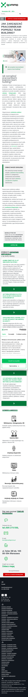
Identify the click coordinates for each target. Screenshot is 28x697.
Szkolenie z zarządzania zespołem (9, 626)
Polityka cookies (5, 674)
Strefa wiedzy (4, 670)
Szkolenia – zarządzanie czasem (8, 646)
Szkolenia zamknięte (6, 606)
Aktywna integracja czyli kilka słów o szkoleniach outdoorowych (12, 296)
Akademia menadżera (6, 627)
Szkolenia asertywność (6, 651)
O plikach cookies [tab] (21, 334)
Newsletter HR (6, 11)
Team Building (4, 665)
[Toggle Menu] (2, 18)
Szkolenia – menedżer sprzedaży (8, 653)
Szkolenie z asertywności (7, 633)
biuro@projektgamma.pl (9, 540)
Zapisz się (14, 245)
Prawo (21, 498)
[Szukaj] (19, 13)
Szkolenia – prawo (5, 620)
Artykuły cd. (15, 498)
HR (23, 423)
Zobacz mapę (8, 566)
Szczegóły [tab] (11, 334)
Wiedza (3, 669)
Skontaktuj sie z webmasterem (8, 676)
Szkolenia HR (4, 615)
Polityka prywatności (6, 672)
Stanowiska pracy (17, 483)
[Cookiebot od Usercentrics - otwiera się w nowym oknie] (19, 330)
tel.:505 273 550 (10, 527)
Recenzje (8, 483)
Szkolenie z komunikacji (6, 658)
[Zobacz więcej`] (14, 289)
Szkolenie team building (16, 172)
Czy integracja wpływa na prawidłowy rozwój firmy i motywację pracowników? (12, 380)
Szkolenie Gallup (5, 629)
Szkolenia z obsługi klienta (7, 636)
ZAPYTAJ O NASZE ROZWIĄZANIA (17, 18)
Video (14, 470)
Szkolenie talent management (8, 638)
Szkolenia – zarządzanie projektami (9, 613)
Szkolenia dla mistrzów (6, 640)
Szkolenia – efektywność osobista (9, 612)
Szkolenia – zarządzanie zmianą (8, 644)
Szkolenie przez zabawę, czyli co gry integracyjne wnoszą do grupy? (14, 319)
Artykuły (7, 498)
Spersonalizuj (13, 366)
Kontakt (3, 667)
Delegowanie (17, 423)
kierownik (14, 146)
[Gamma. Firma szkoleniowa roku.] (9, 4)
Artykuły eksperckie (14, 453)
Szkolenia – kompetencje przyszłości (9, 617)
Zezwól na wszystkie (14, 360)
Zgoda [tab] (4, 334)
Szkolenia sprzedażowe (6, 610)
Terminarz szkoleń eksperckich (8, 624)
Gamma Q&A (14, 438)
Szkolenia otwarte (5, 662)
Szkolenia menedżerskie (7, 608)
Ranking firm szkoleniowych (7, 660)
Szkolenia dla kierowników (7, 649)
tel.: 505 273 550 (5, 589)
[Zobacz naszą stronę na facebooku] (2, 595)
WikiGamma (8, 423)
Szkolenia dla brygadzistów (7, 656)
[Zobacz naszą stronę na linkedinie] (5, 595)
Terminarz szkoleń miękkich (7, 622)
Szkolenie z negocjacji (6, 634)
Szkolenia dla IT (5, 663)
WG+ (13, 11)
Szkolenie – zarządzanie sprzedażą (9, 648)
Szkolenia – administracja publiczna (9, 619)
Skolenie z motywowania (7, 631)
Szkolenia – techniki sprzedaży (8, 655)
